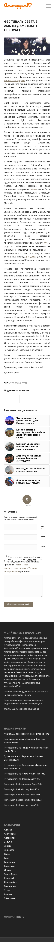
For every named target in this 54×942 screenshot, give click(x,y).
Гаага (7, 854)
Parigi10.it (34, 805)
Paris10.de (37, 784)
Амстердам (10, 833)
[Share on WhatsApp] (23, 399)
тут (46, 243)
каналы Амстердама (14, 80)
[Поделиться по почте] (38, 399)
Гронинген (9, 866)
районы (34, 189)
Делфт (7, 870)
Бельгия (8, 842)
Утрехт (8, 890)
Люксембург (10, 882)
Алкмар (8, 829)
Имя (42, 528)
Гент (6, 858)
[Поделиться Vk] (31, 399)
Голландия (9, 862)
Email (43, 538)
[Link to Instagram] (46, 399)
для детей (31, 257)
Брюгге (7, 846)
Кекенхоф (9, 878)
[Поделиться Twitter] (16, 399)
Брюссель (9, 850)
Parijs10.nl (35, 794)
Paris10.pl (34, 789)
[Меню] (46, 6)
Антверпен (9, 838)
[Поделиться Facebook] (8, 399)
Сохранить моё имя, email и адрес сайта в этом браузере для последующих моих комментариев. (25, 559)
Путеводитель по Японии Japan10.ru (22, 779)
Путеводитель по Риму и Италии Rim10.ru (24, 774)
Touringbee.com (41, 734)
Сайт (43, 547)
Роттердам (10, 886)
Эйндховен (9, 898)
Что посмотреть (18, 383)
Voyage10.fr (36, 800)
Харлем (8, 894)
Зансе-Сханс (10, 874)
